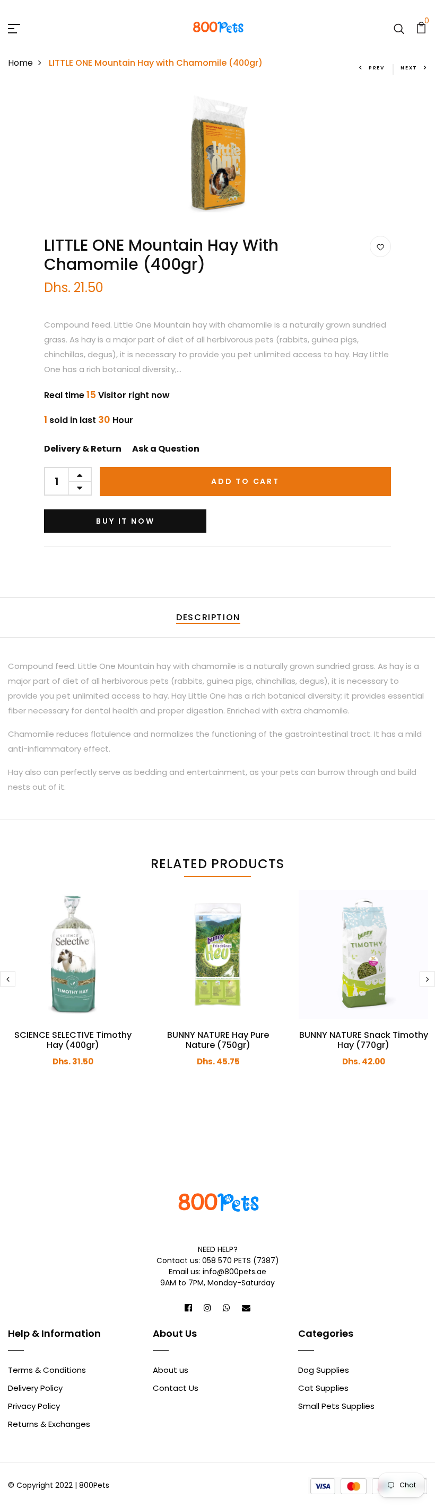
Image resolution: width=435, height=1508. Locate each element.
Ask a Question (165, 449)
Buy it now (125, 521)
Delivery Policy (35, 1388)
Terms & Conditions (47, 1369)
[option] (217, 152)
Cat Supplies (323, 1388)
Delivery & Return (82, 449)
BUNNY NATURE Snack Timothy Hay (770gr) (363, 1040)
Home (20, 63)
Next (409, 68)
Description (208, 617)
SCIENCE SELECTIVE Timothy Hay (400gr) (73, 1040)
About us (170, 1369)
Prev (377, 68)
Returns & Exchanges (49, 1424)
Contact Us (175, 1388)
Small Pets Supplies (336, 1406)
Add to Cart (245, 481)
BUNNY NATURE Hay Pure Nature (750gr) (218, 1040)
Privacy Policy (34, 1406)
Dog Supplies (323, 1369)
